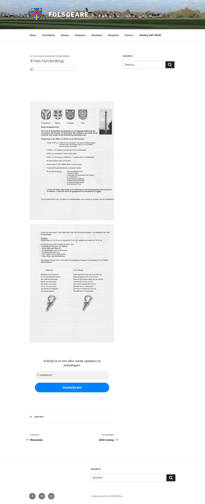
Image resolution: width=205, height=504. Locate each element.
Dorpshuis (97, 35)
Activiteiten (48, 35)
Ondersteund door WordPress (107, 496)
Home (33, 35)
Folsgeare (69, 14)
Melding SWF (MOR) (150, 35)
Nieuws (65, 35)
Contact (129, 35)
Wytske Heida (61, 56)
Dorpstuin (113, 35)
